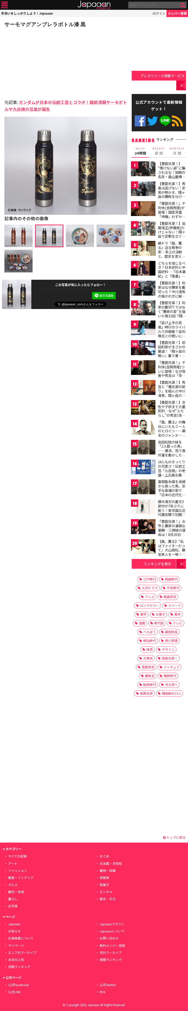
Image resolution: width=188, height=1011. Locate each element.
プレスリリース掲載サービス (162, 75)
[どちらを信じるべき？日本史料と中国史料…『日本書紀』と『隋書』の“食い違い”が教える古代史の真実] (143, 269)
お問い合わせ (109, 938)
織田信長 (171, 631)
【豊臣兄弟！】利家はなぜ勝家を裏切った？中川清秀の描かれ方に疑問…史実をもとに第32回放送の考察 (172, 293)
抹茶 (149, 649)
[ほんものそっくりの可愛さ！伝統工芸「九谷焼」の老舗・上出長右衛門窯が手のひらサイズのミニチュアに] (143, 468)
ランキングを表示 (157, 563)
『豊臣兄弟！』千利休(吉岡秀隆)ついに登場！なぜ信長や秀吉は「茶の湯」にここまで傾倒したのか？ (171, 373)
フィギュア (171, 667)
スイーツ (174, 605)
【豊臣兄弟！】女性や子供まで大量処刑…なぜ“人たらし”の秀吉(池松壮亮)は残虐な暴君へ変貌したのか (172, 413)
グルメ (13, 884)
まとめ (104, 856)
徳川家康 (171, 640)
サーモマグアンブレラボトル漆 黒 (45, 24)
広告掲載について (21, 938)
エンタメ (106, 891)
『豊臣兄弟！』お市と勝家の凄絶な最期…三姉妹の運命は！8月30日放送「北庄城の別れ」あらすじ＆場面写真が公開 (172, 534)
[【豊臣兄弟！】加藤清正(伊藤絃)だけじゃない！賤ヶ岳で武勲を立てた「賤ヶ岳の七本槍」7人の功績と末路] (143, 229)
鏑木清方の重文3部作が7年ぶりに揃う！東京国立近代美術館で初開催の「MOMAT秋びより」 (171, 512)
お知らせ (14, 931)
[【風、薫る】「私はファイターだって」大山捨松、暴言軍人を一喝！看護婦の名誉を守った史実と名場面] (143, 547)
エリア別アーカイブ (22, 952)
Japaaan (94, 5)
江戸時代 (149, 579)
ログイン (159, 13)
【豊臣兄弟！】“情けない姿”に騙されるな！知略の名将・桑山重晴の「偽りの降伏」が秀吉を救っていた (171, 174)
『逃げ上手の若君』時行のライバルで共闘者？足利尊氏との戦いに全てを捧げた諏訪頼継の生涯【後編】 (171, 333)
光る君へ (171, 684)
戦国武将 (170, 596)
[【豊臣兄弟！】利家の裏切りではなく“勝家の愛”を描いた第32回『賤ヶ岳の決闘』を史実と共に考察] (143, 308)
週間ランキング (111, 959)
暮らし (13, 899)
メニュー (4, 5)
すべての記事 (17, 856)
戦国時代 (171, 579)
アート (12, 863)
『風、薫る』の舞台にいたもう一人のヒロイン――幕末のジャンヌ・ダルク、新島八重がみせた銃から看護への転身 (172, 435)
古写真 (13, 906)
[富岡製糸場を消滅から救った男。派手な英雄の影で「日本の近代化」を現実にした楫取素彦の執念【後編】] (143, 487)
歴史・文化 (108, 899)
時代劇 (159, 623)
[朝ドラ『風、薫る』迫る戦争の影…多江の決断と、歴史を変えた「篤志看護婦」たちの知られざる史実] (143, 249)
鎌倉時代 (170, 675)
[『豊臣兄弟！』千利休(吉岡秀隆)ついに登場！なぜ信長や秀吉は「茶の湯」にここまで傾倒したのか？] (143, 368)
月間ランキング (19, 966)
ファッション (17, 870)
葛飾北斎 (146, 693)
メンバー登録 (177, 13)
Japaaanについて (112, 931)
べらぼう (149, 631)
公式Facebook (140, 120)
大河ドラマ (150, 588)
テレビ (177, 623)
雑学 (143, 614)
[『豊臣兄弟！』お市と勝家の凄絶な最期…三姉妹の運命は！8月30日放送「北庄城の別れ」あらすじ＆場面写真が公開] (143, 527)
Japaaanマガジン (112, 924)
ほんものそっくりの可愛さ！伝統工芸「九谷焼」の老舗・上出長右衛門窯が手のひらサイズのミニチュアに (171, 472)
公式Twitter (152, 120)
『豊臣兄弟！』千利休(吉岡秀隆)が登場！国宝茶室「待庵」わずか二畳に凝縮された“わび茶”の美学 (171, 214)
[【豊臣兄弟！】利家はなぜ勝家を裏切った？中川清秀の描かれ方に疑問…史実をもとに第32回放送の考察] (143, 289)
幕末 (177, 614)
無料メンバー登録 (112, 945)
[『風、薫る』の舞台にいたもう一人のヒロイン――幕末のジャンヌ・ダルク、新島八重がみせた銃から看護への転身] (143, 428)
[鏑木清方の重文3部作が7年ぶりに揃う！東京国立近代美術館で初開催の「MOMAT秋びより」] (143, 507)
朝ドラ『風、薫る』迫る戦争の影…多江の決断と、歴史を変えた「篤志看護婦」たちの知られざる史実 (171, 256)
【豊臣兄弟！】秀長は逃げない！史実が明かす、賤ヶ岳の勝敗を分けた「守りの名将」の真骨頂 (171, 194)
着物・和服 (108, 870)
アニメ (149, 596)
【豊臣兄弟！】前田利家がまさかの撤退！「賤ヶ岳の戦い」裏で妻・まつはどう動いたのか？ (171, 353)
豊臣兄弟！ (170, 658)
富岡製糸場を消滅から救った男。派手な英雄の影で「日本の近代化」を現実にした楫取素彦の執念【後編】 (171, 494)
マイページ (16, 945)
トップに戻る (176, 837)
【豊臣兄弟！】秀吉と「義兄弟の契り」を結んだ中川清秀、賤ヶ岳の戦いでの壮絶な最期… (171, 393)
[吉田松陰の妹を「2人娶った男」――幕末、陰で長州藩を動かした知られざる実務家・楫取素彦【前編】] (143, 448)
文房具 (148, 658)
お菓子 (160, 614)
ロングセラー (149, 605)
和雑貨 (104, 877)
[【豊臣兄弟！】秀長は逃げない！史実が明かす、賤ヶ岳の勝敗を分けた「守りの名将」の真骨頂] (143, 189)
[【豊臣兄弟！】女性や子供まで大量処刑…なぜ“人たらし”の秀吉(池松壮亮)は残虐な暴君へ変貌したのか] (143, 408)
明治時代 (149, 640)
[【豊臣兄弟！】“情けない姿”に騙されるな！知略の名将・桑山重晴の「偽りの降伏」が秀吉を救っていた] (143, 169)
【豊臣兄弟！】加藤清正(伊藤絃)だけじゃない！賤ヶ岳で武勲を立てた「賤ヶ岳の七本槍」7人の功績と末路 (171, 236)
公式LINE (165, 120)
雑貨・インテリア (21, 877)
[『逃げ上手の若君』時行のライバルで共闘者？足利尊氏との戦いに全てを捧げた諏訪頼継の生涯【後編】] (143, 328)
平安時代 (173, 588)
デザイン (168, 649)
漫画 (142, 623)
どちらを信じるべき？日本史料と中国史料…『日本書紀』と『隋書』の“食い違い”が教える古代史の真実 (172, 273)
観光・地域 (16, 891)
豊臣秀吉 (148, 667)
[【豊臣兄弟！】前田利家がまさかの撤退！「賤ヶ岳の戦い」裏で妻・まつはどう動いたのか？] (143, 348)
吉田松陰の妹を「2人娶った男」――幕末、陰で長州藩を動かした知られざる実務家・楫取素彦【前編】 (172, 452)
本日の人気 (16, 959)
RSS (177, 120)
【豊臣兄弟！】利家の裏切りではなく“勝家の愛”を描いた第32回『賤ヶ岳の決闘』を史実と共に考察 (172, 313)
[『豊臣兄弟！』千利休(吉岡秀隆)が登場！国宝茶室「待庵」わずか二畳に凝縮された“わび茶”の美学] (143, 209)
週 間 (159, 151)
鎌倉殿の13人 (171, 693)
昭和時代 (149, 684)
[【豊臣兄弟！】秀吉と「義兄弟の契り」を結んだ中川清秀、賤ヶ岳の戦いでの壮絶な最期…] (143, 388)
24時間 (140, 151)
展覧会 (149, 675)
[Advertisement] (38, 62)
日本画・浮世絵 (111, 863)
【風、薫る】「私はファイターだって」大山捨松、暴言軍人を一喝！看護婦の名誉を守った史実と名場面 (171, 552)
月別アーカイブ (111, 952)
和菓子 (104, 884)
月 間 (177, 151)
